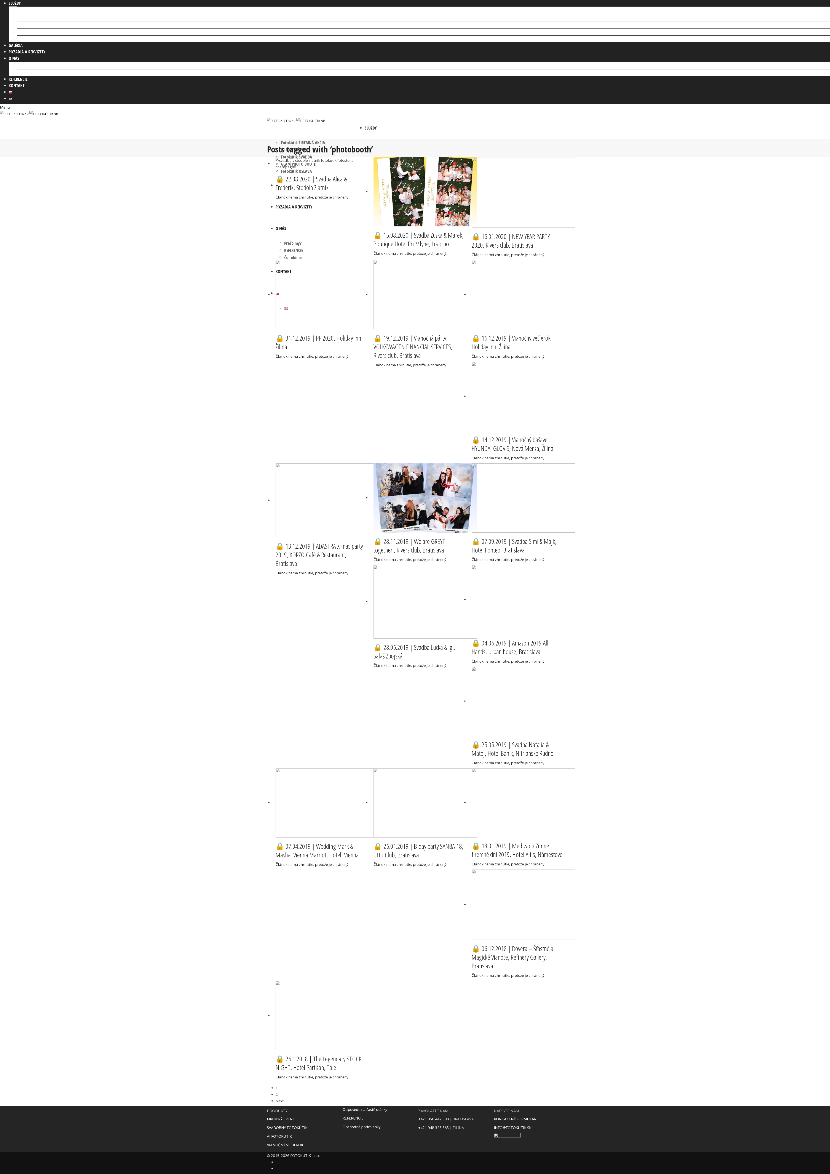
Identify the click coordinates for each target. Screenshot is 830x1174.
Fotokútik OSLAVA (32, 39)
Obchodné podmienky (362, 1126)
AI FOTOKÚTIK (29, 17)
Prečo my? (293, 243)
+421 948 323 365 (433, 1127)
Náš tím (24, 65)
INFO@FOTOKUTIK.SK (512, 1127)
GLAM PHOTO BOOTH (35, 32)
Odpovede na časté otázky (365, 1109)
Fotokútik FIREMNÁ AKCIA (39, 10)
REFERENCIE (293, 250)
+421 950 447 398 (433, 1118)
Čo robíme (26, 72)
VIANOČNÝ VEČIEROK (285, 1144)
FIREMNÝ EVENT (281, 1118)
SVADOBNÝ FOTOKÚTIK (287, 1127)
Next (280, 1100)
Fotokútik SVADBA (32, 24)
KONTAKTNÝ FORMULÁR (515, 1118)
